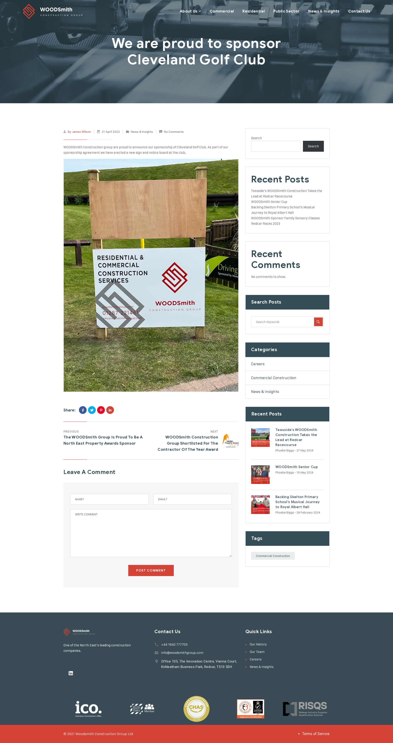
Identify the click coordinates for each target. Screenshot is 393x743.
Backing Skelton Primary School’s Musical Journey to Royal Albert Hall (297, 502)
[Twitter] (92, 410)
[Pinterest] (101, 410)
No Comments (174, 131)
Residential (253, 11)
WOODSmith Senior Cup (269, 201)
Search (256, 138)
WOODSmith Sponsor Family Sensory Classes (285, 218)
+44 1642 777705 (174, 644)
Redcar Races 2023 (265, 223)
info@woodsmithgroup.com (182, 652)
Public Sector (286, 11)
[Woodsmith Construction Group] (53, 11)
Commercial (222, 11)
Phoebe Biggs (284, 450)
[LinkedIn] (110, 410)
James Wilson (81, 131)
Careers (258, 364)
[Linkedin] (70, 673)
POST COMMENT (151, 570)
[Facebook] (83, 410)
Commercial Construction (273, 377)
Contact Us (359, 11)
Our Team (257, 652)
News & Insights (323, 11)
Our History (258, 644)
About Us (189, 11)
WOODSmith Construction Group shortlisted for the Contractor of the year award (188, 443)
